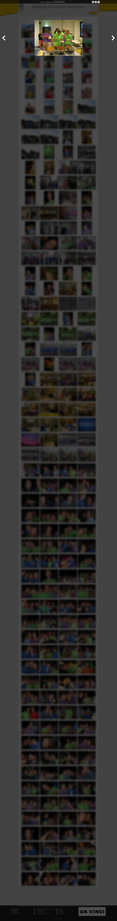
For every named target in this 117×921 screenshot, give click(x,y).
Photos (42, 2)
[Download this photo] (93, 2)
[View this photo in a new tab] (96, 2)
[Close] (99, 2)
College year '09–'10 (50, 2)
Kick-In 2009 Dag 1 (61, 2)
